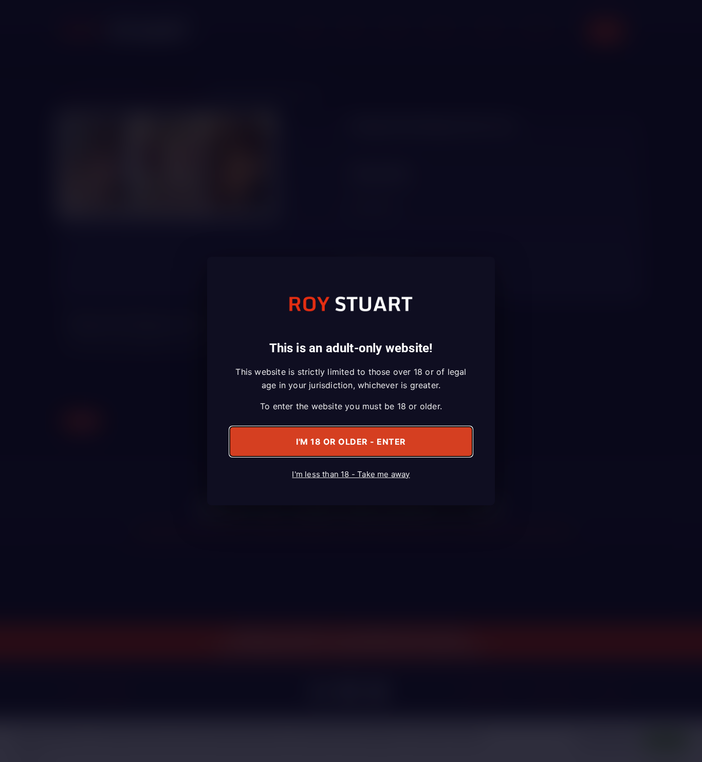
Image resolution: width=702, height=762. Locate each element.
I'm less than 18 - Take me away (351, 474)
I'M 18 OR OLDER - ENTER (351, 441)
